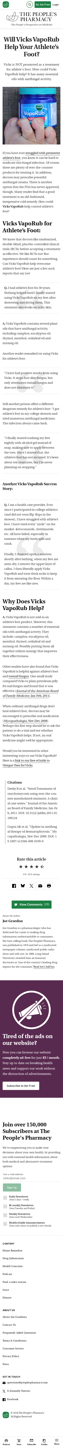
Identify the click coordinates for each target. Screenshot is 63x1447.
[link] (14, 886)
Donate (7, 1298)
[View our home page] (6, 4)
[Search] (29, 4)
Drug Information (13, 1258)
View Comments (34, 904)
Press (6, 1364)
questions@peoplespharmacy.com (27, 1382)
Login (55, 4)
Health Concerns (13, 1266)
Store (6, 1290)
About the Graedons (15, 1317)
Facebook (12, 1399)
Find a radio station (14, 1282)
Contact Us (9, 1325)
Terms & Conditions (14, 1341)
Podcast (7, 1274)
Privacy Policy (11, 1356)
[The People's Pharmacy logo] (31, 17)
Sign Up (12, 1187)
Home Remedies (12, 1250)
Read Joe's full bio (43, 967)
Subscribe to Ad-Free (21, 1085)
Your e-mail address (13, 1174)
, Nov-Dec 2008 (25, 721)
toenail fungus (19, 676)
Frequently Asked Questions (19, 1333)
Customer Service (13, 1348)
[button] (49, 886)
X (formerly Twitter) (18, 1391)
